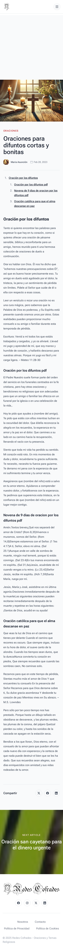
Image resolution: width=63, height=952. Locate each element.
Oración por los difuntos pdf (31, 184)
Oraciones (10, 130)
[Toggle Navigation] (57, 7)
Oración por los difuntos (23, 177)
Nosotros (22, 921)
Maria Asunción (19, 162)
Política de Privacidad (16, 928)
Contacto (40, 921)
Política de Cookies (47, 928)
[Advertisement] (31, 46)
